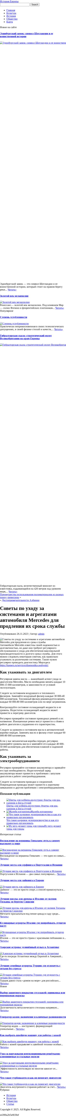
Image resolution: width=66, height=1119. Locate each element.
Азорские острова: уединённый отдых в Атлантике (29, 947)
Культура (11, 13)
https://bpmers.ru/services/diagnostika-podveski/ (24, 665)
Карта (9, 21)
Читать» (12, 289)
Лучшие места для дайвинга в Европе (22, 880)
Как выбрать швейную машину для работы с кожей (30, 1035)
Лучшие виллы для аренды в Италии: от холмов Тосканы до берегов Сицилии (28, 900)
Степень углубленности (13, 317)
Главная (10, 10)
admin (41, 633)
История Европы (9, 1)
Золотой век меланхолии (14, 296)
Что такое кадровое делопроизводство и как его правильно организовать (32, 821)
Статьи (10, 1104)
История (11, 16)
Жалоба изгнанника (42, 811)
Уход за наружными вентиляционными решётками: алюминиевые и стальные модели (30, 1055)
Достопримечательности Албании (20, 600)
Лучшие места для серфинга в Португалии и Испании (31, 865)
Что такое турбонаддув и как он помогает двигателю (30, 1077)
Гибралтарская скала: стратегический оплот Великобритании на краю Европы (26, 337)
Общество (11, 19)
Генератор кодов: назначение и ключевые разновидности (33, 1017)
